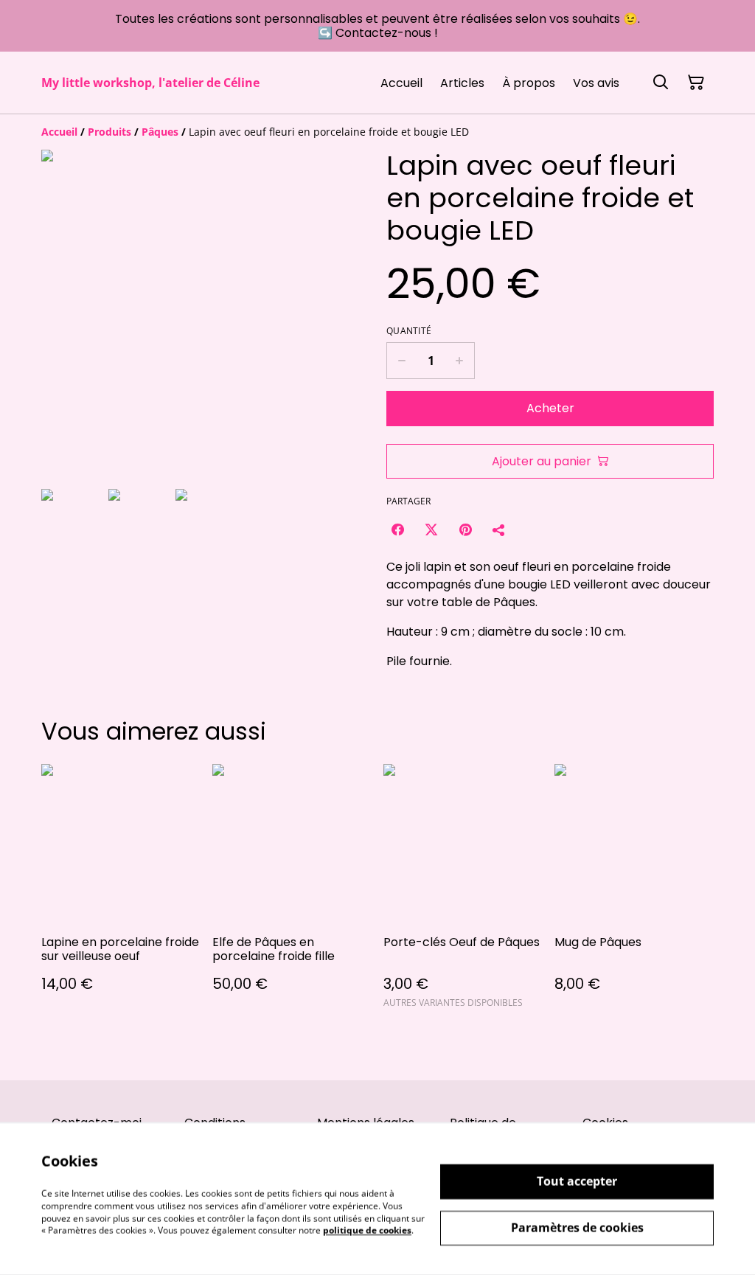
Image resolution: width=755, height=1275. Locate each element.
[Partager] (499, 529)
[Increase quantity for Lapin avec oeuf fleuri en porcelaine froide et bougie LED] (460, 360)
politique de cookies (367, 1230)
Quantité (408, 331)
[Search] (660, 82)
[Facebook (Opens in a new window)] (397, 529)
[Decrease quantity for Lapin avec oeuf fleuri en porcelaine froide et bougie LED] (401, 360)
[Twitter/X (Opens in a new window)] (431, 529)
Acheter (550, 408)
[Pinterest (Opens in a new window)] (465, 529)
